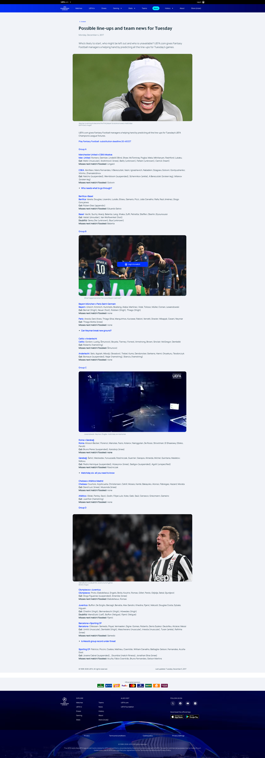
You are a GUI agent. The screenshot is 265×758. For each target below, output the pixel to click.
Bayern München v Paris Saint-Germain (97, 303)
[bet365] (148, 686)
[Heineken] (100, 686)
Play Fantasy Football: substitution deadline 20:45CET (105, 141)
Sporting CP (84, 649)
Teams (101, 702)
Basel (81, 214)
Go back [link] (83, 21)
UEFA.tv (79, 707)
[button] (117, 8)
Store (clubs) (103, 720)
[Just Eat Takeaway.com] (156, 686)
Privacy (87, 736)
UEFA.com (125, 702)
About (101, 715)
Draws (78, 711)
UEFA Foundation (127, 707)
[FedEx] (124, 686)
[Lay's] (116, 686)
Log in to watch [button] (134, 264)
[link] (78, 8)
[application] (132, 401)
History (101, 711)
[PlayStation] (108, 686)
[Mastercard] (132, 686)
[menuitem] (79, 8)
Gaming (79, 715)
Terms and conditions (117, 736)
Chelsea (83, 484)
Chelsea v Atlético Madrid (91, 481)
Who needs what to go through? (96, 188)
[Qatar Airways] (164, 686)
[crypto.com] (140, 686)
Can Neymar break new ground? (96, 330)
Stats (78, 720)
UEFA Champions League (64, 8)
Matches (79, 702)
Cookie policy (148, 736)
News (101, 707)
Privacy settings (178, 736)
